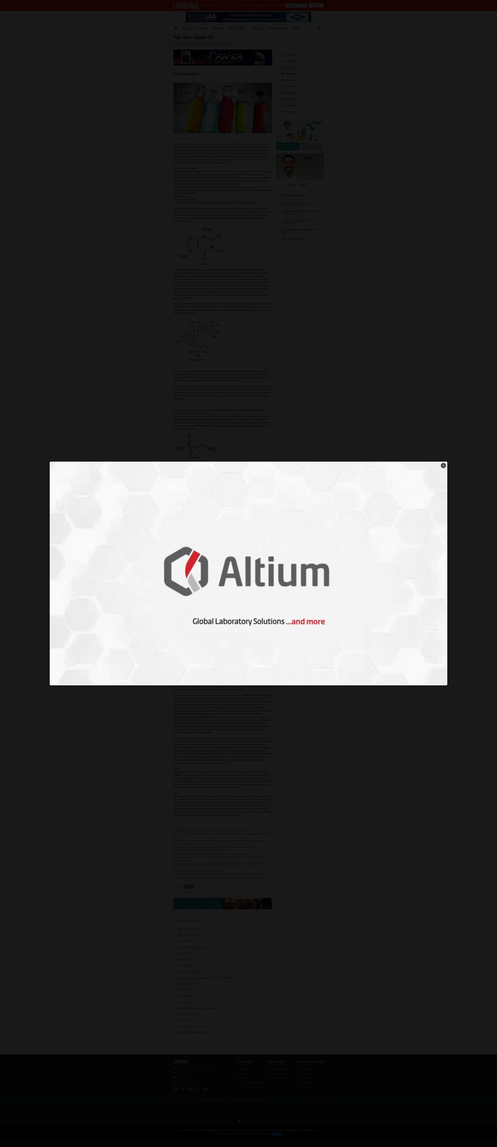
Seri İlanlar (290, 112)
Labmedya (177, 44)
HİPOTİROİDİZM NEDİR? (293, 239)
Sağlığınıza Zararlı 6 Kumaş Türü (296, 204)
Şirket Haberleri (293, 61)
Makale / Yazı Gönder (280, 1069)
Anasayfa (177, 1100)
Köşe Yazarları (191, 44)
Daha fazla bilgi (264, 1134)
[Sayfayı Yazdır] (181, 887)
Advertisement (261, 5)
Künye (273, 5)
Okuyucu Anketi (277, 1078)
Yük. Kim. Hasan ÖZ (209, 44)
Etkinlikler (289, 67)
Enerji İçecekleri (226, 44)
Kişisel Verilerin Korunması (212, 1100)
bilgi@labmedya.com (185, 1082)
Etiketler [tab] (303, 185)
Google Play (306, 1074)
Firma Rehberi (292, 105)
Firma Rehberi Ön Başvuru (252, 1082)
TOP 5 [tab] (281, 185)
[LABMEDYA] (185, 5)
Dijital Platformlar (310, 1062)
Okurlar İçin (276, 1062)
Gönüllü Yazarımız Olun (280, 1074)
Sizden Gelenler (293, 93)
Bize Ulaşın (191, 1100)
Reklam (244, 1078)
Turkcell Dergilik (307, 1078)
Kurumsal (245, 1062)
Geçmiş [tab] (291, 185)
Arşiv (281, 5)
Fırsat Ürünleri (292, 86)
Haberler (290, 80)
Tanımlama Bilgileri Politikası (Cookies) (246, 1100)
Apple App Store (308, 1069)
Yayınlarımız (291, 74)
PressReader (306, 1082)
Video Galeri (291, 99)
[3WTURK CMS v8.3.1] (248, 1121)
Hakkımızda (246, 5)
